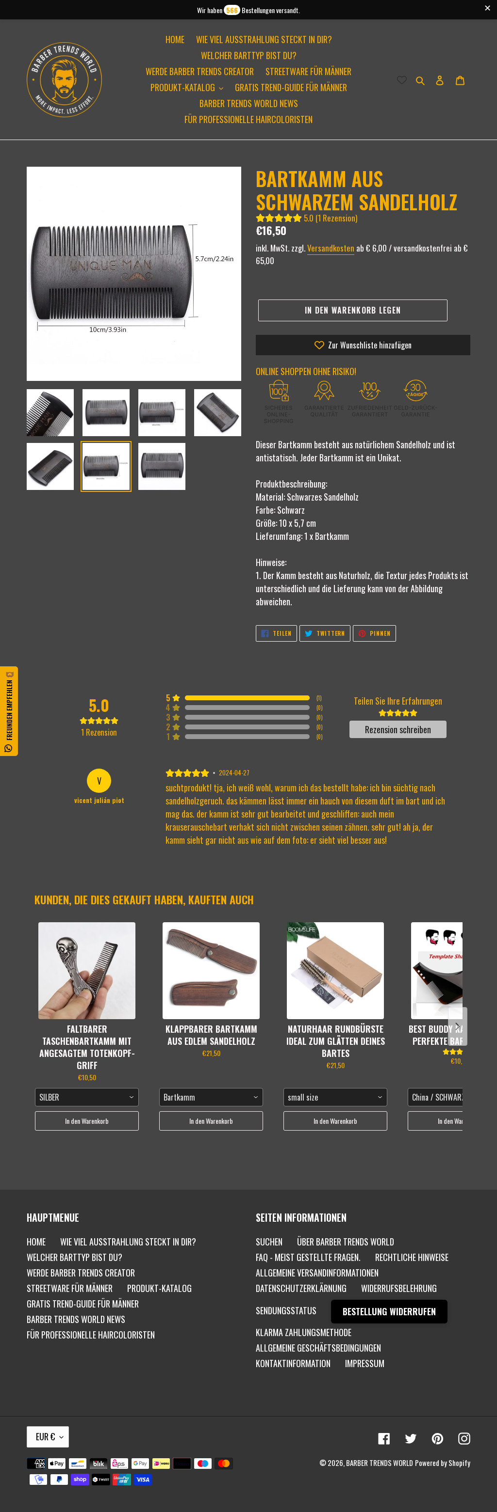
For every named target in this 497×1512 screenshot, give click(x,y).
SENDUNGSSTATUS (286, 1310)
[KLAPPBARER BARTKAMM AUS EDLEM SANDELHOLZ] (211, 970)
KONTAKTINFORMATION (293, 1363)
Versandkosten (330, 248)
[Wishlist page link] (402, 79)
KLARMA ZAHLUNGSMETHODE (303, 1332)
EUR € (45, 1436)
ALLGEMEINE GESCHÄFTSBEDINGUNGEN (318, 1347)
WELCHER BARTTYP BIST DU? (74, 1257)
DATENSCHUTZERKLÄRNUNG (301, 1288)
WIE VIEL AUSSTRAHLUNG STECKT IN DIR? (128, 1241)
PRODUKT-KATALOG (159, 1288)
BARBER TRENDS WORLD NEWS (76, 1319)
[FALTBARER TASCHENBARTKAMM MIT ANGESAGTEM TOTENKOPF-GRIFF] (87, 970)
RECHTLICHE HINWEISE (411, 1257)
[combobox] (87, 1097)
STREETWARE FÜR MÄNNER (70, 1288)
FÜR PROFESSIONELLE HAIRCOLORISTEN (91, 1334)
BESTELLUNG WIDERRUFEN (389, 1311)
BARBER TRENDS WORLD (379, 1462)
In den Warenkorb (87, 1121)
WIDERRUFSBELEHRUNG (399, 1288)
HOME (36, 1241)
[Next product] (457, 1026)
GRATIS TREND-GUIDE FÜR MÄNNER (83, 1303)
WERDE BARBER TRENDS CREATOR (81, 1272)
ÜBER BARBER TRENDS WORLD (345, 1241)
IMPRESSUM (364, 1363)
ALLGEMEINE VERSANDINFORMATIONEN (317, 1272)
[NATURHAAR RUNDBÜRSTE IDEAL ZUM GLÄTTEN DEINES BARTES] (335, 970)
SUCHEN (269, 1241)
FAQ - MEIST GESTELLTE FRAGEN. (308, 1257)
